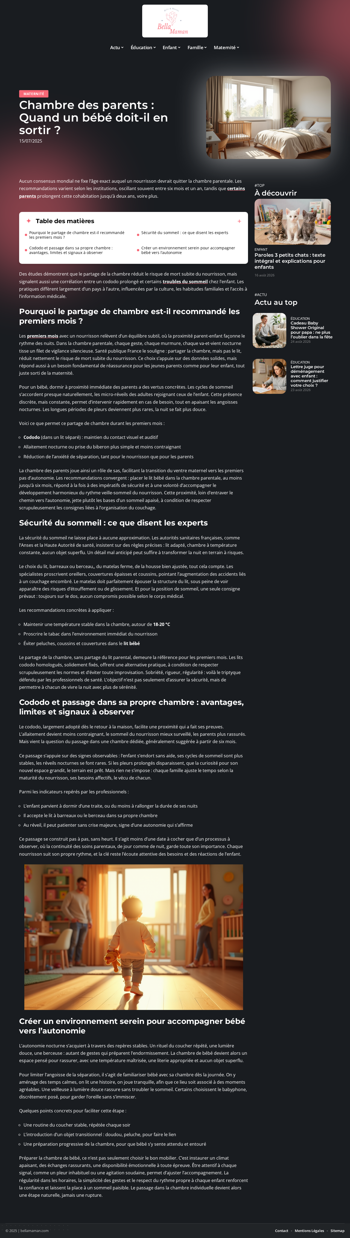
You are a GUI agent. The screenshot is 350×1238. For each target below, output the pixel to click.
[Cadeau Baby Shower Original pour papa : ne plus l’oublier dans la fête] (269, 330)
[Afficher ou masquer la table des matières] (167, 221)
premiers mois (42, 336)
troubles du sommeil (185, 282)
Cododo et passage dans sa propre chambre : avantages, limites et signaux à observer (71, 250)
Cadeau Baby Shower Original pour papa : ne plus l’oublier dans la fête (311, 329)
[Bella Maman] (175, 21)
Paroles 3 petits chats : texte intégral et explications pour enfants (290, 261)
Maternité (34, 94)
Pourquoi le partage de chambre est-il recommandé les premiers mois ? (76, 235)
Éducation (300, 318)
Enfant (261, 249)
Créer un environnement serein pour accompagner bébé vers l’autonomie (188, 250)
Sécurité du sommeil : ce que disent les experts (184, 232)
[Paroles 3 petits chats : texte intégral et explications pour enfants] (293, 221)
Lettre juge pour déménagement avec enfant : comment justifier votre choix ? (309, 376)
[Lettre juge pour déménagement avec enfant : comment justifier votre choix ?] (269, 376)
